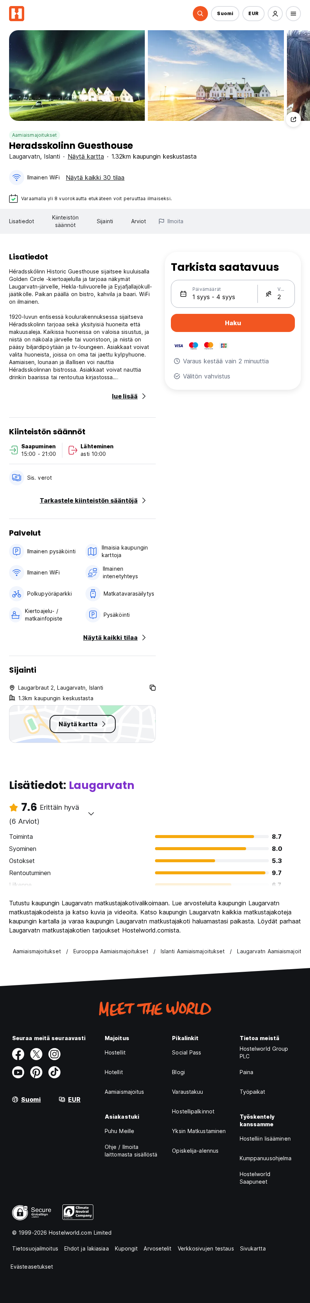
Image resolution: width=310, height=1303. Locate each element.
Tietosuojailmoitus (35, 1248)
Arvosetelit (157, 1248)
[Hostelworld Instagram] (54, 1054)
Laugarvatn (24, 156)
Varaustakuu (187, 1091)
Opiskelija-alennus (195, 1150)
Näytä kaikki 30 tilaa (95, 177)
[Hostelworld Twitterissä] (36, 1054)
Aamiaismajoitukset (34, 135)
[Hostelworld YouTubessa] (18, 1072)
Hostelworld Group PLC (264, 1052)
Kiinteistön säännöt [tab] (65, 221)
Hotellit (114, 1072)
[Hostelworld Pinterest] (36, 1072)
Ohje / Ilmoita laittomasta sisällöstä (131, 1151)
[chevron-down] (91, 813)
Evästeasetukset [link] (32, 1266)
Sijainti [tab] (105, 221)
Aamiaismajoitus (124, 1091)
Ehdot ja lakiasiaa (86, 1248)
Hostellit (115, 1052)
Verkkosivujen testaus (206, 1248)
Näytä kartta (86, 156)
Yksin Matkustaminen (199, 1131)
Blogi (178, 1072)
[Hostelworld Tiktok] (54, 1072)
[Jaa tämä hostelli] (293, 119)
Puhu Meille (119, 1131)
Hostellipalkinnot (193, 1111)
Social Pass (186, 1052)
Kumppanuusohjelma (266, 1158)
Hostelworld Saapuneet (255, 1178)
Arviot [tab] (138, 221)
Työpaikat (252, 1091)
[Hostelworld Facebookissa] (18, 1054)
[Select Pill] (200, 13)
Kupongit (126, 1248)
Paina (247, 1072)
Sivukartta (253, 1248)
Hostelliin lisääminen (265, 1138)
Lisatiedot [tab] (21, 221)
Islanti (52, 156)
